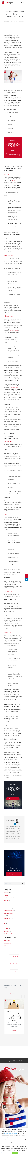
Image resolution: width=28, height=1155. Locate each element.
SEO (4, 926)
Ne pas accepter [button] (23, 1153)
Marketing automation (19, 21)
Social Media (6, 931)
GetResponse (8, 592)
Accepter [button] (15, 1152)
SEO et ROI (6, 928)
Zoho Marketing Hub (14, 387)
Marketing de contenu (9, 913)
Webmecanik (8, 442)
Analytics (6, 895)
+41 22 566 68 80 (10, 1080)
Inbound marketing (8, 1110)
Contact (6, 1108)
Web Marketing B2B (8, 933)
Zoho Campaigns (13, 330)
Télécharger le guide (13, 154)
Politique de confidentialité (10, 1133)
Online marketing (7, 918)
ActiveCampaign (9, 255)
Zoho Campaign (9, 316)
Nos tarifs (6, 1105)
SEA (4, 923)
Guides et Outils (7, 943)
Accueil (5, 1101)
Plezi (5, 515)
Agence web (6, 892)
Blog (12, 21)
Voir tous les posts (10, 993)
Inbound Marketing (8, 908)
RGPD (5, 921)
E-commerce (6, 900)
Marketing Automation (9, 1111)
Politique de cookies (6, 1153)
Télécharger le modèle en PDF (14, 874)
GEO (5, 903)
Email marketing (8, 1113)
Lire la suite (14, 1030)
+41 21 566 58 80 (10, 1092)
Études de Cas (7, 940)
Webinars (6, 945)
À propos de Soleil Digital (10, 1103)
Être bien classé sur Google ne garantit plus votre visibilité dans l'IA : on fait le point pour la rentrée (14, 1016)
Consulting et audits (8, 897)
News (5, 915)
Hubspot (6, 174)
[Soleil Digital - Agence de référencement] (7, 2)
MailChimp (7, 632)
